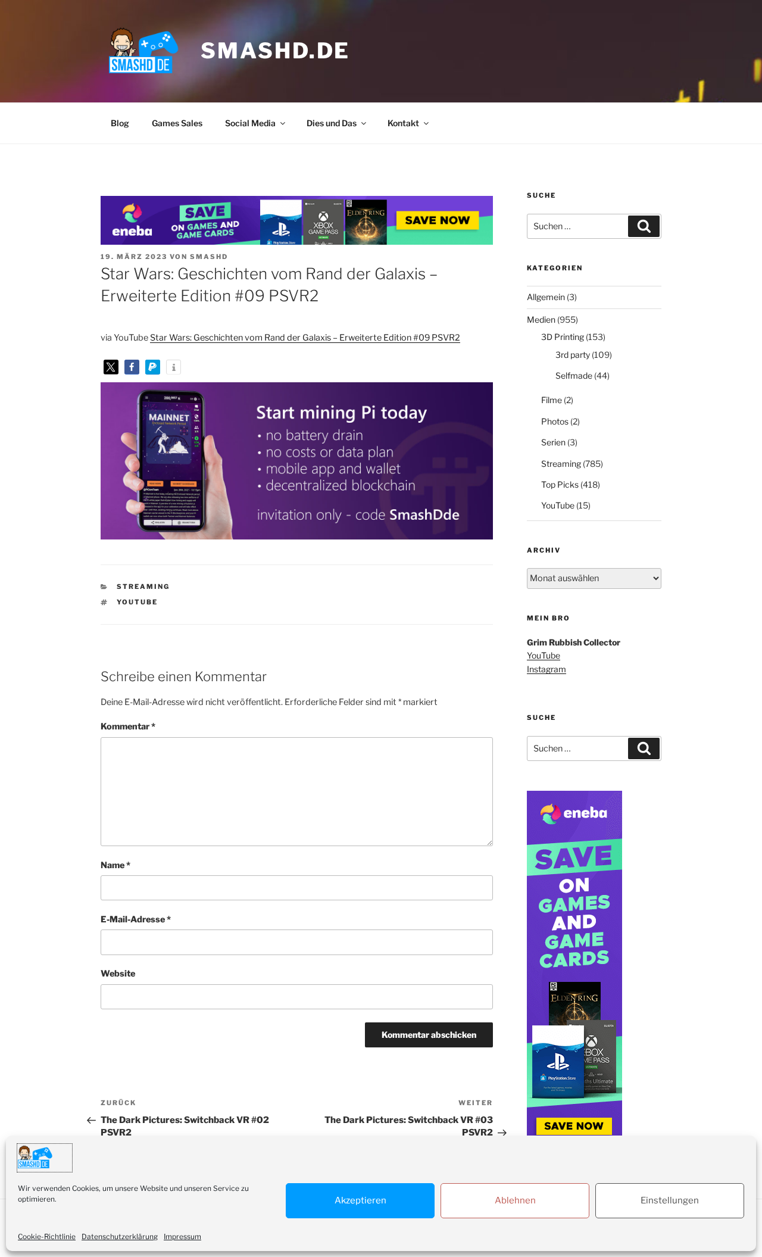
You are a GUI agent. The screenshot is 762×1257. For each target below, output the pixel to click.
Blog (120, 123)
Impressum (182, 1236)
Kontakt (403, 123)
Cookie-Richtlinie (47, 1236)
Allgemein (546, 297)
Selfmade (573, 375)
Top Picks (560, 484)
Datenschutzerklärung (120, 1236)
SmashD (209, 256)
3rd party (572, 355)
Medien (541, 319)
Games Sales (177, 123)
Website (118, 973)
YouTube (137, 602)
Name (115, 865)
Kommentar (128, 726)
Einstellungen (670, 1200)
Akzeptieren (360, 1200)
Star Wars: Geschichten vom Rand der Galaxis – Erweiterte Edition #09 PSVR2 (305, 337)
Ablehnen (515, 1200)
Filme (551, 400)
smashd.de (275, 51)
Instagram (546, 669)
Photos (555, 421)
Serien (553, 442)
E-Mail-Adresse (136, 919)
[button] (111, 367)
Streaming (143, 586)
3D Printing (562, 337)
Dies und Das (332, 123)
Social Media (250, 123)
